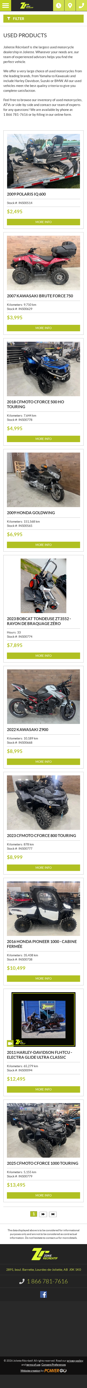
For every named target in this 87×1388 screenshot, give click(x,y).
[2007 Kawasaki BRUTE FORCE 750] (43, 263)
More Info (43, 222)
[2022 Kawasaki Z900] (43, 696)
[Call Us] (81, 5)
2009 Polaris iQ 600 (26, 194)
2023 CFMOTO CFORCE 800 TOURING (41, 835)
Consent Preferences (53, 1364)
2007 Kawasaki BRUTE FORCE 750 (40, 296)
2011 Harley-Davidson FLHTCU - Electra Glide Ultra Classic (39, 1055)
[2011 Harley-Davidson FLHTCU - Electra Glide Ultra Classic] (43, 1019)
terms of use (33, 1364)
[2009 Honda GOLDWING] (43, 480)
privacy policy (75, 1360)
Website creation (30, 1370)
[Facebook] (43, 1294)
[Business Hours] (58, 5)
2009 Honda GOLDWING (31, 512)
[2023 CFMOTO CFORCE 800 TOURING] (43, 802)
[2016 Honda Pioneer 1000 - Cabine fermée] (43, 908)
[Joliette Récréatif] (32, 5)
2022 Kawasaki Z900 (27, 729)
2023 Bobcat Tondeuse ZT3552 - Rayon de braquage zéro (39, 621)
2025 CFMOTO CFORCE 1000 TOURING (42, 1163)
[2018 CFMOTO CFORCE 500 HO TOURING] (43, 369)
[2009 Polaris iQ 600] (43, 161)
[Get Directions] (70, 5)
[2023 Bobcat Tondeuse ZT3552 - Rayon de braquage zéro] (43, 586)
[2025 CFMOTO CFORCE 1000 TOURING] (43, 1130)
